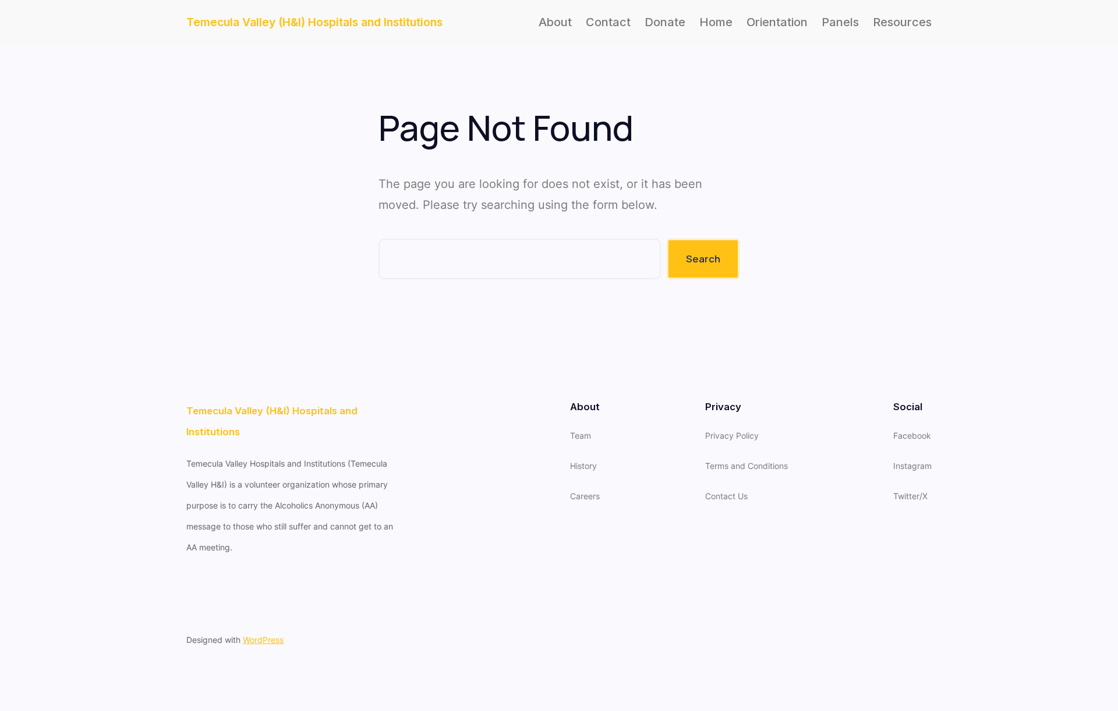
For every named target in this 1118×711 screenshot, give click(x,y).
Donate (665, 22)
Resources (902, 22)
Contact (608, 22)
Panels (840, 22)
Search (703, 258)
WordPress (263, 640)
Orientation (777, 22)
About (555, 22)
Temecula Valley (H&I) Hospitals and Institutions (314, 22)
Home (716, 22)
